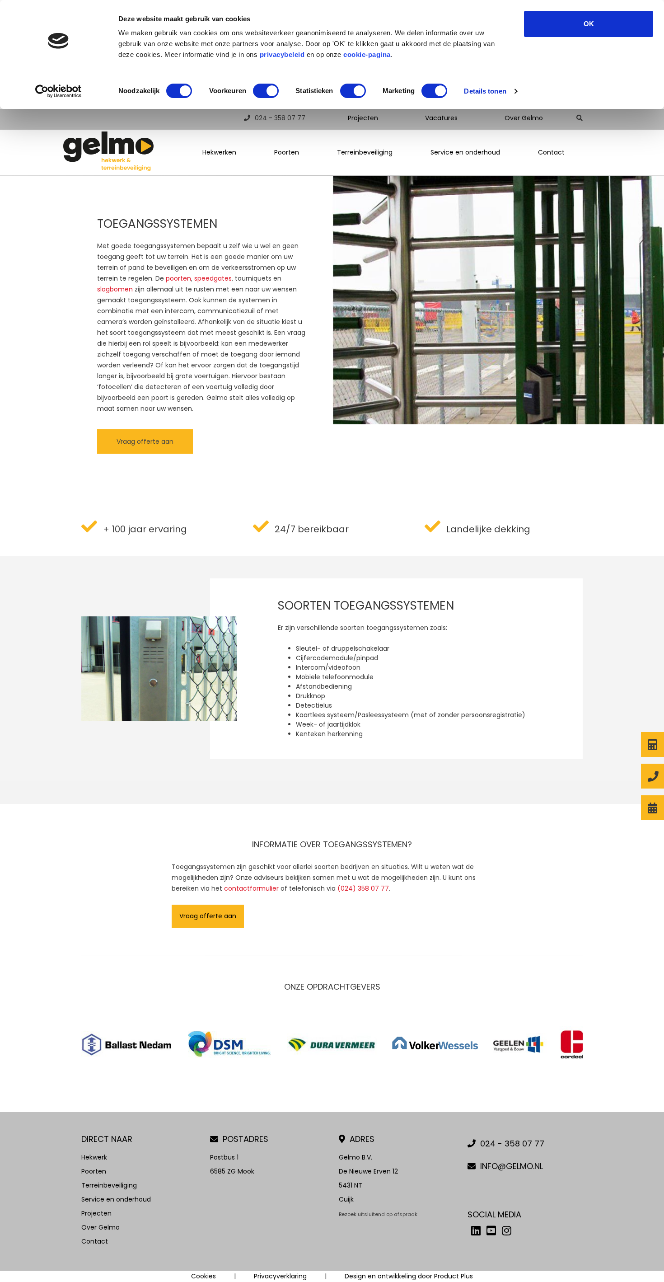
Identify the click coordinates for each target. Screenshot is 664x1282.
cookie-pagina (367, 54)
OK (589, 24)
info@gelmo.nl (511, 1166)
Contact (551, 152)
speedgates (213, 278)
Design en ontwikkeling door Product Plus (409, 1276)
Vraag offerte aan (145, 441)
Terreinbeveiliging (365, 152)
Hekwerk (94, 1157)
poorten (178, 278)
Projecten (363, 117)
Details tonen (485, 91)
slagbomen (115, 289)
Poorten (286, 152)
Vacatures (441, 117)
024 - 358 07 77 (280, 117)
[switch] (266, 91)
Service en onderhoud (465, 152)
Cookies (203, 1276)
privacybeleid (282, 54)
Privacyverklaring (280, 1276)
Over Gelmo (524, 117)
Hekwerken (219, 152)
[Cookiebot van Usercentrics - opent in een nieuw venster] (58, 91)
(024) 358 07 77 (363, 888)
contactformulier (251, 888)
